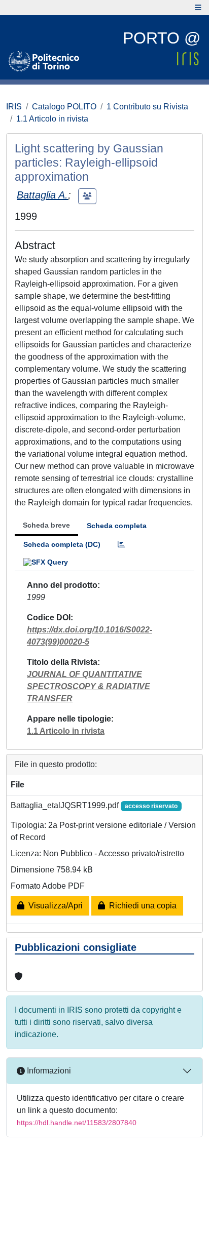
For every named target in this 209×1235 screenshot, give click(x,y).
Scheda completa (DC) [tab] (61, 544)
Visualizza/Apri (53, 905)
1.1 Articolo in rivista (52, 118)
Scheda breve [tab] (46, 525)
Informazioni (48, 1070)
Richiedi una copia (141, 905)
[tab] (121, 544)
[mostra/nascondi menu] (198, 8)
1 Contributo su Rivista (147, 106)
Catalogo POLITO (64, 106)
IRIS (14, 106)
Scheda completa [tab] (117, 526)
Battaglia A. (42, 195)
